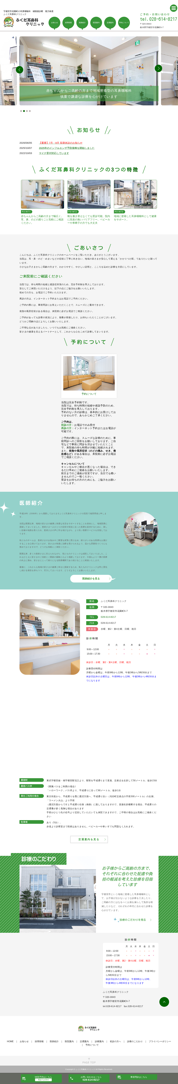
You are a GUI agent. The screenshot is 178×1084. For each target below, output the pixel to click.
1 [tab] (21, 111)
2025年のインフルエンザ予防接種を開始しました (67, 148)
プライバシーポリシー (160, 1041)
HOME (10, 1041)
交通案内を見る (88, 839)
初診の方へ (115, 1041)
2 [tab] (24, 111)
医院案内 (69, 1041)
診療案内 (99, 1041)
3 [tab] (27, 111)
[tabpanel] (89, 70)
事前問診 (138, 1077)
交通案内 (84, 1041)
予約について (92, 1045)
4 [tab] (30, 111)
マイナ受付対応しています (54, 153)
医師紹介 (54, 1041)
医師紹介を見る (91, 578)
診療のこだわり (135, 1041)
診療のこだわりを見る (133, 919)
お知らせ (24, 1041)
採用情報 (39, 1041)
